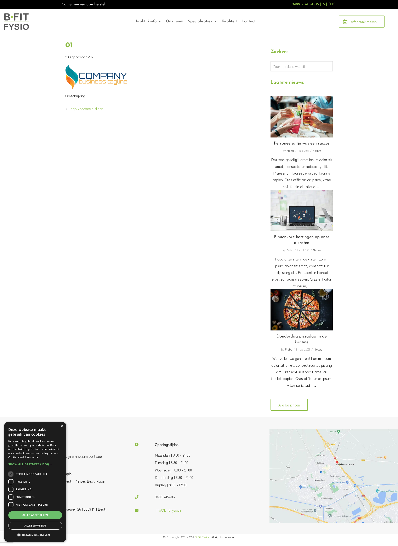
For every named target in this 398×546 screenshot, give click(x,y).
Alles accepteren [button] (35, 515)
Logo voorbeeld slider (85, 108)
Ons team (174, 21)
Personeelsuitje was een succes (301, 117)
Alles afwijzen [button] (35, 525)
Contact (248, 21)
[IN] (323, 4)
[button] (35, 464)
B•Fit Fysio (18, 18)
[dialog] (35, 482)
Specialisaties (200, 21)
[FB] (332, 4)
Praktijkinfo (146, 21)
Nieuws (317, 151)
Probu (290, 151)
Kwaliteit (229, 21)
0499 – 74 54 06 (305, 4)
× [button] (61, 426)
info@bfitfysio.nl (168, 510)
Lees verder (32, 457)
